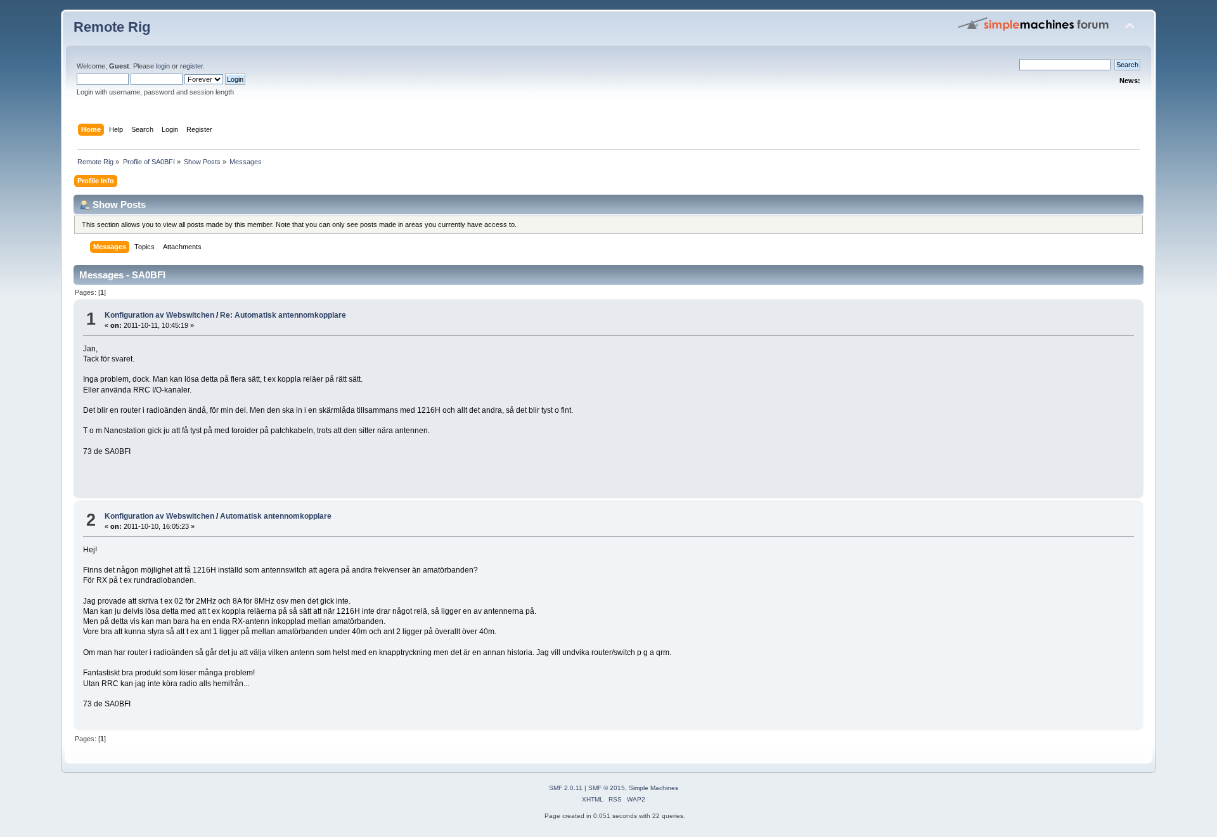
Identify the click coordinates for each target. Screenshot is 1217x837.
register (191, 66)
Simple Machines (653, 787)
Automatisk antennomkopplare (276, 516)
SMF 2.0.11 (566, 787)
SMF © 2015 (606, 787)
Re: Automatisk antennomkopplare (283, 315)
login (163, 66)
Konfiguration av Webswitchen (159, 315)
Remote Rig (112, 27)
